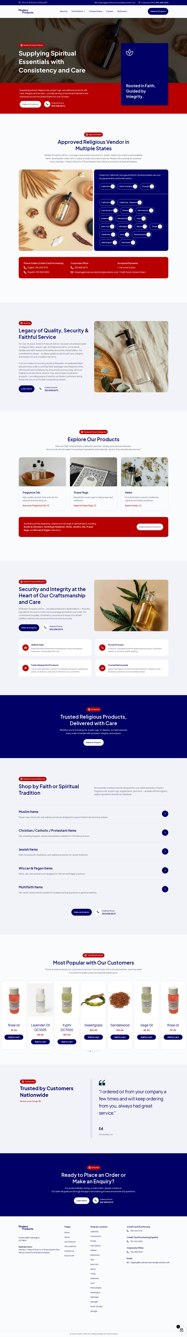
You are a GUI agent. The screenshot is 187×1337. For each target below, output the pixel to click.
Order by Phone (57, 103)
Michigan (94, 1302)
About (67, 1237)
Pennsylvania (95, 1288)
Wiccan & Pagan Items (36, 868)
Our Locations (70, 1246)
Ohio (92, 1259)
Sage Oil (120, 1025)
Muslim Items (28, 812)
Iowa (92, 1283)
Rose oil (146, 1025)
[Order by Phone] (47, 104)
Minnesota (94, 1255)
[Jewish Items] (165, 851)
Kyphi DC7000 (40, 1027)
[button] (87, 1051)
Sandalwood (93, 1025)
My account (69, 1255)
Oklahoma (94, 1278)
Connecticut (95, 1236)
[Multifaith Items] (165, 889)
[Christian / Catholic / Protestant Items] (165, 832)
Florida (93, 1241)
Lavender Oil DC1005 (13, 1027)
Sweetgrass (67, 1025)
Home (67, 1232)
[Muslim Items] (165, 814)
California (94, 1231)
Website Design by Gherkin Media (104, 1334)
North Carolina (96, 1306)
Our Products (70, 1241)
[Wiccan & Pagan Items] (165, 870)
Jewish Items (28, 849)
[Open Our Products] (84, 11)
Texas (93, 1273)
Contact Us (69, 1251)
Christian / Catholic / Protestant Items (47, 830)
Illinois (93, 1269)
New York (94, 1264)
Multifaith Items (31, 887)
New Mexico (95, 1245)
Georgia (93, 1311)
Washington (95, 1292)
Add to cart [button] (13, 1041)
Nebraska (94, 1297)
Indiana (93, 1250)
